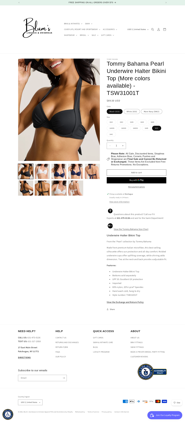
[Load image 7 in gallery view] (42, 188)
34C (113, 135)
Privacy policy (107, 412)
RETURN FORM (62, 347)
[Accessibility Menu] (8, 414)
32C (156, 128)
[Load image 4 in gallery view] (75, 171)
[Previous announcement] (19, 2)
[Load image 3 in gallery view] (59, 171)
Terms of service (93, 412)
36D (143, 123)
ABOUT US (135, 337)
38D (154, 123)
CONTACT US (61, 337)
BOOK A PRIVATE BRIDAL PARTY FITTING (148, 352)
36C (113, 123)
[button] (73, 23)
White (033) (132, 111)
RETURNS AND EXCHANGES (67, 342)
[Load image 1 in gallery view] (25, 171)
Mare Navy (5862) (151, 111)
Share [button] (112, 309)
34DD (113, 129)
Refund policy (80, 412)
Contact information (121, 412)
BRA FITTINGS (136, 342)
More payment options (136, 187)
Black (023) (115, 111)
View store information (119, 201)
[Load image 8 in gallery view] (59, 188)
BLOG (95, 347)
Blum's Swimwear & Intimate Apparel (37, 412)
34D (133, 123)
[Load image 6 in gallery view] (25, 188)
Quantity (110, 140)
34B (148, 129)
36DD (125, 129)
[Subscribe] (64, 378)
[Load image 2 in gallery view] (42, 171)
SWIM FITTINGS (137, 347)
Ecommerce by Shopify (65, 412)
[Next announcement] (166, 2)
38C (123, 123)
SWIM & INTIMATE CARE (103, 342)
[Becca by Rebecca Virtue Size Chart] (110, 229)
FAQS (58, 352)
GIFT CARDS (98, 337)
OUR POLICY (61, 356)
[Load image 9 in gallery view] (75, 188)
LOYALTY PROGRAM (101, 352)
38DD (137, 129)
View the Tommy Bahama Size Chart (131, 229)
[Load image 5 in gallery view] (92, 171)
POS (51, 412)
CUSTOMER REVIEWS (139, 356)
